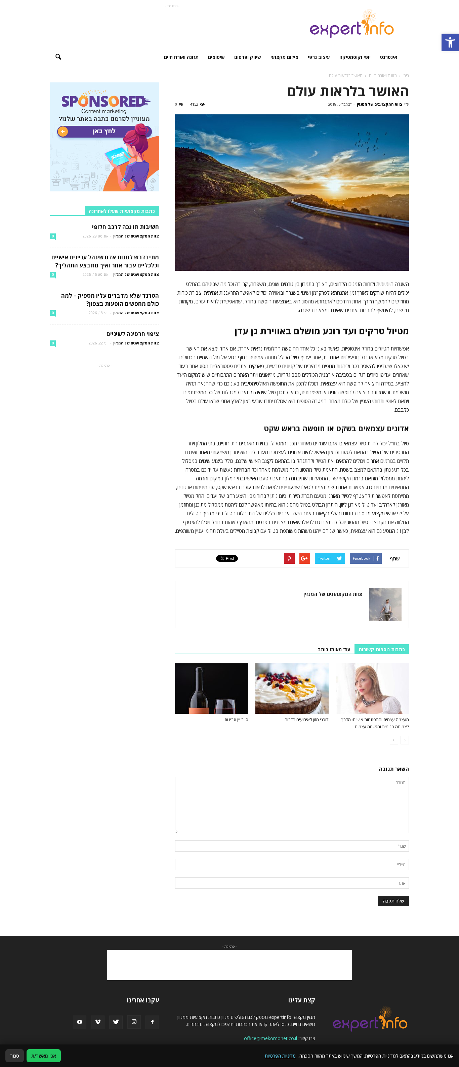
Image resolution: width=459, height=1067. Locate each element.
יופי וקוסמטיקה (355, 57)
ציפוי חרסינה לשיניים (133, 334)
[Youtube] (79, 1022)
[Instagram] (134, 1022)
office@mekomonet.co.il (270, 1038)
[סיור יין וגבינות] (211, 688)
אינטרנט (388, 57)
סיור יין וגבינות (236, 719)
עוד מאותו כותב (334, 649)
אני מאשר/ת (43, 1056)
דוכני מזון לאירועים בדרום (307, 719)
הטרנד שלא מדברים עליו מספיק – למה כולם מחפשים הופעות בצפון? (110, 299)
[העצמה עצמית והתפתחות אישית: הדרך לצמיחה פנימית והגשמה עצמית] (372, 688)
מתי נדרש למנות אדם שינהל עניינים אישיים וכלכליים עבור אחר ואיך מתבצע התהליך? (105, 261)
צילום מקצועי (284, 57)
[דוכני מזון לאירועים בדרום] (292, 688)
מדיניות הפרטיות (280, 1056)
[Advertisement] (172, 24)
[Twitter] (116, 1022)
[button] (450, 42)
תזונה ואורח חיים (181, 57)
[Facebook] (152, 1022)
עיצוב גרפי (319, 57)
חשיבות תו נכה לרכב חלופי (125, 227)
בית (406, 75)
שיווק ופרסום (247, 57)
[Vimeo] (98, 1022)
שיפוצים (216, 57)
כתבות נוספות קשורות (382, 649)
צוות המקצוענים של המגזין (380, 104)
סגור (14, 1056)
